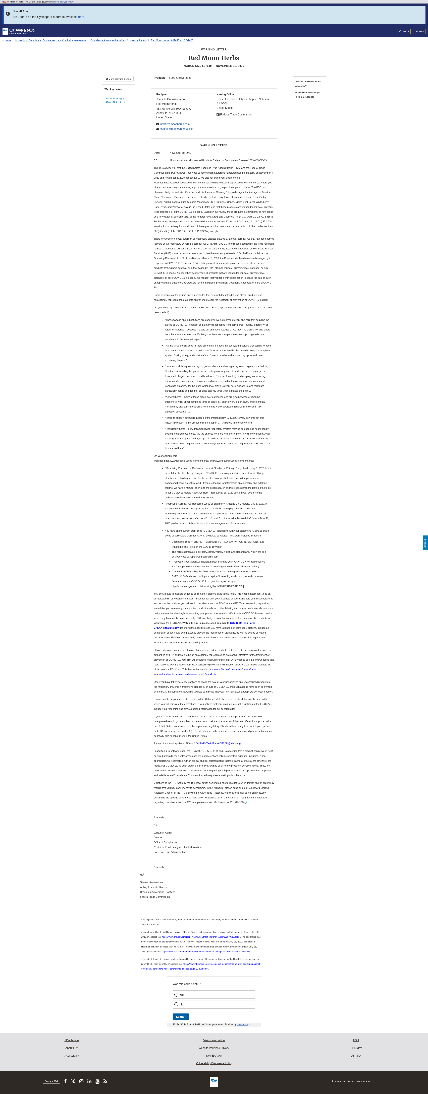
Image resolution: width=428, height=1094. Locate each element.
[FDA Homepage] (18, 31)
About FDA (72, 1048)
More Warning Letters (119, 79)
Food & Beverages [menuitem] (304, 96)
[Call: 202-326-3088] (246, 802)
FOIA (356, 1040)
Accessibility (72, 1055)
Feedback (425, 542)
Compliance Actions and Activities (108, 40)
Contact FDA (51, 1081)
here (81, 17)
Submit (181, 1017)
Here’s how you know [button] (63, 2)
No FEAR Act (214, 1055)
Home (8, 40)
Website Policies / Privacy (214, 1048)
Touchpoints (242, 1024)
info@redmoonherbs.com (174, 124)
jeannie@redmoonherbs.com (176, 128)
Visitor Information (214, 1040)
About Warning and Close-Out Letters (116, 100)
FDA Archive (72, 1040)
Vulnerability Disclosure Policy (214, 1063)
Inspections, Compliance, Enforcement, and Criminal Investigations (50, 40)
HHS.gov (356, 1048)
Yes (182, 995)
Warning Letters (138, 40)
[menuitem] (309, 84)
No (181, 1004)
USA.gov (356, 1055)
